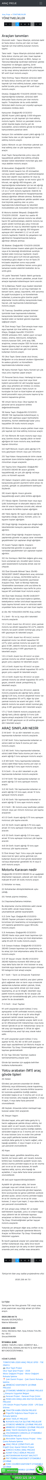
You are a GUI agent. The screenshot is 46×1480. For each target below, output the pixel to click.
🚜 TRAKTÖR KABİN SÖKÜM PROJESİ (19, 1410)
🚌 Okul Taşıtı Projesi (12, 1368)
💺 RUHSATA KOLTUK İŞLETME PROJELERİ (22, 1421)
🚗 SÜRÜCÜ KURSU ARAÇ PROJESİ (19, 1450)
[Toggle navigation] (41, 3)
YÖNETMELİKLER (19, 14)
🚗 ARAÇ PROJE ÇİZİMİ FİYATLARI (18, 1444)
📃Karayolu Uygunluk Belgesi (16, 1393)
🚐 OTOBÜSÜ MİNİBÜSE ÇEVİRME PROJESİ (22, 1424)
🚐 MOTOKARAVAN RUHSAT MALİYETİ (20, 1455)
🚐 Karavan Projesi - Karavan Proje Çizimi (21, 1396)
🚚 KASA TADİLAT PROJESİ (15, 1419)
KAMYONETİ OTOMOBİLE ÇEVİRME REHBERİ (23, 1469)
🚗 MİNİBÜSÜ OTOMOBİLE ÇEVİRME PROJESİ (23, 1427)
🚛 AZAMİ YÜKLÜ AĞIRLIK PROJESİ (19, 1453)
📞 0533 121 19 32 (23, 1477)
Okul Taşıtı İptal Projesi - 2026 (16, 1371)
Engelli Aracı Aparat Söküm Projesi (18, 1447)
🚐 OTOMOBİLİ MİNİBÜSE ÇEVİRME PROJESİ (23, 1390)
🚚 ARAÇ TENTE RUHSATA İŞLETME (19, 1430)
